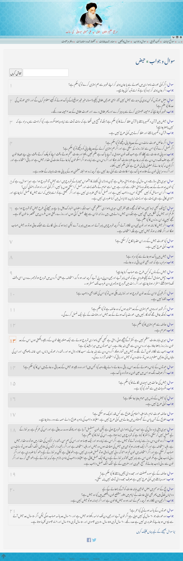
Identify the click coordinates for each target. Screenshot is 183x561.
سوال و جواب (140, 40)
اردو (106, 559)
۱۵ (12, 382)
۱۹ (12, 473)
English (97, 559)
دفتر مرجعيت (67, 40)
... (179, 40)
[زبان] (173, 37)
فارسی (116, 559)
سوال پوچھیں (124, 40)
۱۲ (12, 324)
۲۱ (12, 509)
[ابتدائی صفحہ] (181, 37)
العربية (128, 559)
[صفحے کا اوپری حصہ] (3, 556)
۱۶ (12, 397)
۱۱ (12, 308)
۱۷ (12, 413)
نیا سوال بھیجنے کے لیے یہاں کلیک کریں (155, 530)
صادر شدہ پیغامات (107, 40)
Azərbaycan (84, 559)
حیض (140, 60)
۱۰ (12, 292)
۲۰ (12, 488)
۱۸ (12, 428)
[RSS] (177, 37)
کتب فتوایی (155, 40)
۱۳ (12, 339)
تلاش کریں (15, 72)
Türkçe (72, 559)
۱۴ (12, 366)
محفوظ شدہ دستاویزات (86, 40)
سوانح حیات (168, 40)
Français (61, 559)
